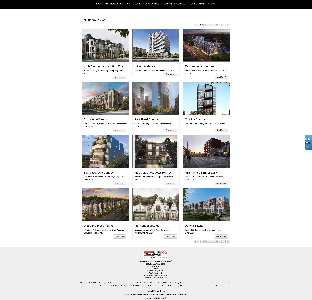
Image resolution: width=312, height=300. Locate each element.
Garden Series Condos (199, 66)
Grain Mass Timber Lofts (201, 172)
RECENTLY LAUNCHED (114, 4)
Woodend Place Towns (98, 225)
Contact (212, 4)
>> (228, 25)
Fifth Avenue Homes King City (103, 66)
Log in (149, 291)
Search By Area (151, 4)
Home (98, 4)
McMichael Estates (146, 225)
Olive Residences (145, 66)
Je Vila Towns (194, 225)
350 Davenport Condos (99, 172)
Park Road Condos (146, 119)
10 (220, 25)
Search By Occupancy (174, 4)
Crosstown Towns (95, 119)
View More (119, 77)
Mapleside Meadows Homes (153, 172)
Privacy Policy (159, 291)
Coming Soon (133, 4)
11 (223, 25)
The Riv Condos (195, 119)
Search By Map (197, 4)
